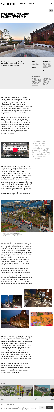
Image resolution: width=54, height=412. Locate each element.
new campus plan (6, 110)
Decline (42, 407)
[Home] (8, 4)
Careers (46, 4)
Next (52, 390)
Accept (49, 407)
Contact (40, 4)
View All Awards (35, 85)
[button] (23, 4)
